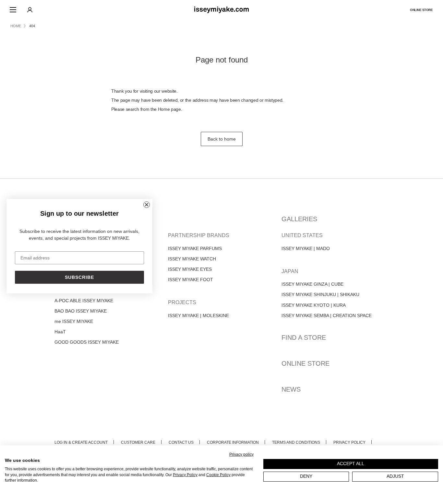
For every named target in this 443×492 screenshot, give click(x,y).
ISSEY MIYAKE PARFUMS (195, 248)
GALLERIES (299, 219)
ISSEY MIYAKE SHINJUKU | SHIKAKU (320, 294)
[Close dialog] (146, 204)
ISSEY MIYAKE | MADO (305, 248)
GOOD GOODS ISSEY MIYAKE (86, 342)
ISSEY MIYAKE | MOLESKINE (198, 315)
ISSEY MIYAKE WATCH (192, 258)
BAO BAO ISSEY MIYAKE (80, 311)
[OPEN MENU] (12, 9)
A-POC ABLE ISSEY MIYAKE (83, 300)
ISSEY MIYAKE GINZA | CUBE (312, 284)
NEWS (291, 389)
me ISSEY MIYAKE (73, 321)
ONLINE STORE (305, 363)
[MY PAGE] (29, 9)
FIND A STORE (303, 337)
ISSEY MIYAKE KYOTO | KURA (313, 305)
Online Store (421, 10)
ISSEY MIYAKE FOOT (190, 279)
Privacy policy (241, 454)
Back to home (222, 139)
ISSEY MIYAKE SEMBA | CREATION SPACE (326, 315)
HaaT (60, 331)
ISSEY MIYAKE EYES (190, 269)
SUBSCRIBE (79, 277)
